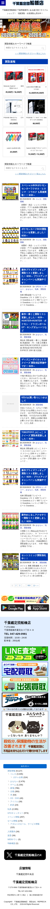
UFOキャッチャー (15, 813)
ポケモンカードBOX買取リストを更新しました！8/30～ (34, 232)
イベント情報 (13, 817)
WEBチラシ (13, 839)
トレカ (38, 199)
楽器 (9, 835)
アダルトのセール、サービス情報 (24, 824)
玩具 (36, 289)
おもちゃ (29, 289)
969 (29, 585)
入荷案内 (11, 831)
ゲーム (13, 785)
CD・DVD (14, 798)
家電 (12, 788)
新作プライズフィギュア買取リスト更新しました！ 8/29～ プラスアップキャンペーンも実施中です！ (34, 477)
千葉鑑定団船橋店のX (28, 855)
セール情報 (12, 821)
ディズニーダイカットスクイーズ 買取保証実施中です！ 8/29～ (34, 362)
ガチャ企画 (18, 777)
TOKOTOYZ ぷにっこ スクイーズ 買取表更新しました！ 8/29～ (34, 435)
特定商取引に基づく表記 (16, 895)
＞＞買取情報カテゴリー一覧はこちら (30, 53)
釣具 (12, 805)
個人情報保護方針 (36, 895)
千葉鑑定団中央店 (25, 874)
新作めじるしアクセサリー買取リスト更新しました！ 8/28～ (34, 518)
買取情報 (27, 337)
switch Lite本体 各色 (13, 148)
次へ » (35, 585)
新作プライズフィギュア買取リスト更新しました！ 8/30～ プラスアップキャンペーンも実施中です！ (34, 276)
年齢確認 (11, 843)
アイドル (14, 801)
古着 (12, 791)
